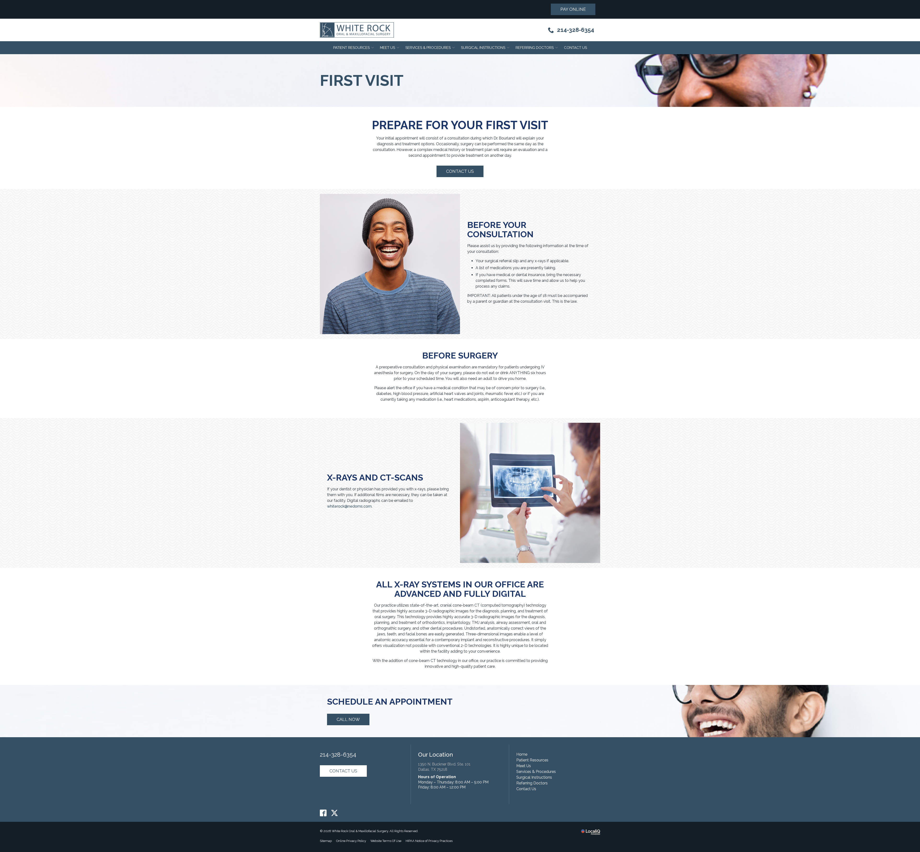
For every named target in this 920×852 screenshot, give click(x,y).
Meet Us (387, 48)
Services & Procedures (428, 48)
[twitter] (334, 813)
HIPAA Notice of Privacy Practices (429, 841)
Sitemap (326, 841)
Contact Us (575, 48)
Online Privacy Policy (351, 841)
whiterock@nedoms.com (349, 506)
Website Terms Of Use (385, 841)
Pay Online (573, 9)
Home (521, 754)
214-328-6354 (338, 755)
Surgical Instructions (483, 48)
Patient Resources (351, 48)
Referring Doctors (535, 48)
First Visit (361, 80)
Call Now (348, 719)
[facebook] (323, 813)
